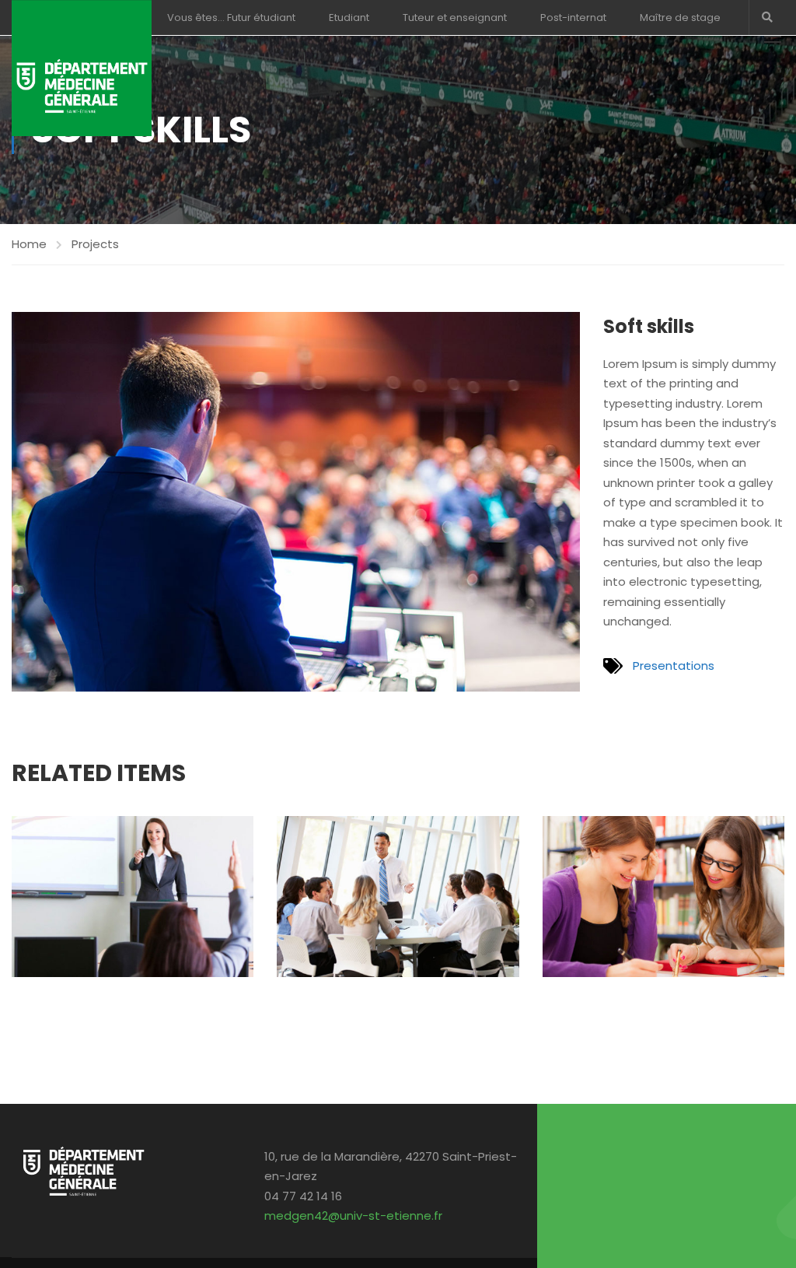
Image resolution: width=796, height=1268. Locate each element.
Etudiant (349, 17)
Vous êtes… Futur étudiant (231, 17)
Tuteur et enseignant (455, 17)
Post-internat (573, 17)
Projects (95, 244)
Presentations (673, 665)
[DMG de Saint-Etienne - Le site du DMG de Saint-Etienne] (82, 68)
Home (29, 244)
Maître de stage (680, 17)
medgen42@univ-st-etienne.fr (353, 1215)
